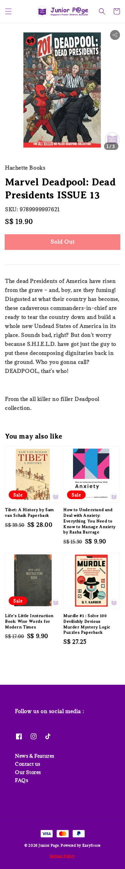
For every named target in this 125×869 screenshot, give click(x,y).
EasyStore (91, 845)
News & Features (34, 756)
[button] (8, 11)
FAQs (21, 780)
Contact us (27, 764)
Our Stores (28, 772)
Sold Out (63, 241)
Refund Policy (62, 856)
